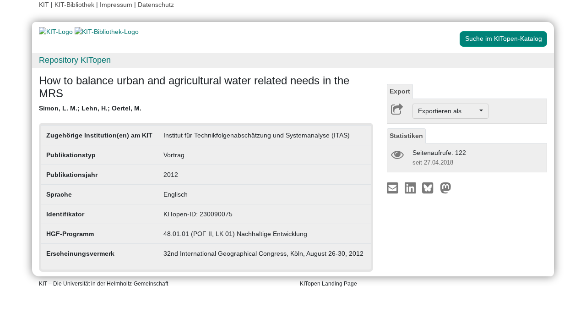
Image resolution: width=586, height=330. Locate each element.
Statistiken (406, 135)
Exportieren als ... (448, 111)
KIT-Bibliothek (75, 4)
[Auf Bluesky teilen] (430, 187)
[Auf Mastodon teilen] (445, 187)
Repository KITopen (75, 60)
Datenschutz (156, 4)
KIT (44, 4)
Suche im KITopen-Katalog (503, 38)
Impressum (116, 4)
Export (400, 91)
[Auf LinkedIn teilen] (411, 187)
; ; (90, 108)
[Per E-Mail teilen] (393, 187)
